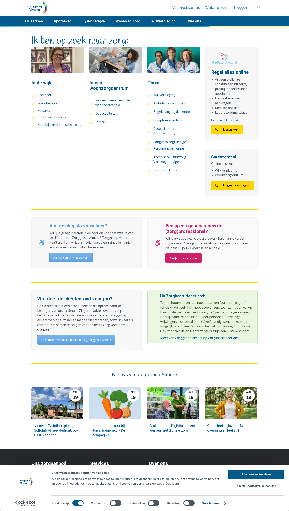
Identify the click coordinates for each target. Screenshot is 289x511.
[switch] (115, 503)
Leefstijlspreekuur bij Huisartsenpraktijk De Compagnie (108, 430)
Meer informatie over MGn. (226, 120)
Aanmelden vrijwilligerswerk (70, 257)
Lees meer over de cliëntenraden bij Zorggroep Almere (76, 340)
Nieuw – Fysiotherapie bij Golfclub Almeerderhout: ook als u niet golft (56, 430)
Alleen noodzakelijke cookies (256, 486)
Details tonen (211, 503)
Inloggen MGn (230, 129)
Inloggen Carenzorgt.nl (235, 185)
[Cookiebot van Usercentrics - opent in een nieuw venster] (25, 503)
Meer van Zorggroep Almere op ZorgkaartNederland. (199, 338)
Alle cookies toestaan (256, 474)
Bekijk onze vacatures (183, 258)
